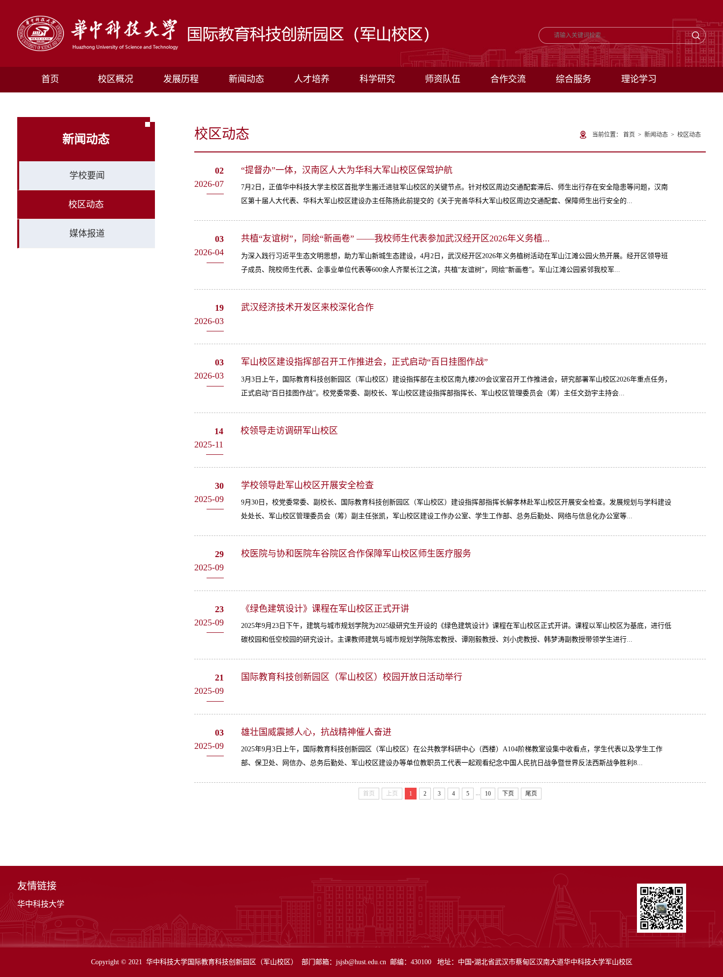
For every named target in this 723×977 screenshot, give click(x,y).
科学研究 (377, 79)
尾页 (531, 793)
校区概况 (115, 79)
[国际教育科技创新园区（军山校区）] (223, 21)
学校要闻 (87, 175)
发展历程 (181, 79)
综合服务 (573, 79)
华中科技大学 (40, 904)
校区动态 (86, 204)
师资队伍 (442, 79)
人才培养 (312, 79)
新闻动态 (246, 79)
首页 (50, 79)
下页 (508, 793)
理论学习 (639, 79)
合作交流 (508, 79)
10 (488, 793)
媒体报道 (87, 233)
